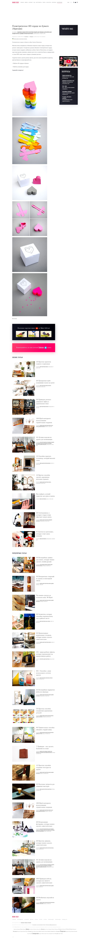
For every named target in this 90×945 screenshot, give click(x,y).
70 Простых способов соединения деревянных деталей (44, 711)
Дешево (40, 426)
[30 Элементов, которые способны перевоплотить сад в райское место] (23, 621)
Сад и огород (48, 621)
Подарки (36, 32)
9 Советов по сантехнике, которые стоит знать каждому (45, 534)
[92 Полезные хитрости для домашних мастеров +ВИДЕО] (23, 791)
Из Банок (53, 929)
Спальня (45, 933)
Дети (40, 929)
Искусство (48, 2)
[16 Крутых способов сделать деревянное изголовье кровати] (23, 482)
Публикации (51, 919)
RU (67, 2)
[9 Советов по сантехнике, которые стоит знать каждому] (23, 539)
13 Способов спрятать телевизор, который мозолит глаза (45, 458)
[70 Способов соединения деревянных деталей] (23, 716)
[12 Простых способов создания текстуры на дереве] (23, 772)
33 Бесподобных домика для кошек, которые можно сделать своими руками (45, 560)
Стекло (48, 933)
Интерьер (31, 2)
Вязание (24, 929)
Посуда (70, 931)
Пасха (55, 931)
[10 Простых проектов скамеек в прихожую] (23, 369)
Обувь (46, 931)
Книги (24, 931)
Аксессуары (43, 426)
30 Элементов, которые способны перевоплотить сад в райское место (44, 616)
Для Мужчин (47, 32)
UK (68, 2)
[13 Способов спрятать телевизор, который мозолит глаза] (23, 463)
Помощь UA (64, 919)
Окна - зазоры (64, 86)
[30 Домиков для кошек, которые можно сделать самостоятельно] (23, 565)
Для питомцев (42, 564)
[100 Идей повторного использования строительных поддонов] (23, 425)
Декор (41, 366)
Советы (41, 463)
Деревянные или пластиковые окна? (68, 80)
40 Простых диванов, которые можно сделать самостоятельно (44, 843)
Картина (22, 931)
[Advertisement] (45, 14)
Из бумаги (71, 929)
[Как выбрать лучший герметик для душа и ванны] (23, 501)
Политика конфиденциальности (51, 924)
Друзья (31, 919)
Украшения (50, 933)
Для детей (41, 442)
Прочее (27, 32)
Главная (22, 2)
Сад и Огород (29, 933)
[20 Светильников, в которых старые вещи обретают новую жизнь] (23, 520)
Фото (53, 933)
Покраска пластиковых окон (66, 75)
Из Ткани (67, 929)
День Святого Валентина (39, 50)
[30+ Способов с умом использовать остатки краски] (23, 678)
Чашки (62, 933)
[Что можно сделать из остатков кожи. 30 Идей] (23, 602)
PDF (18, 54)
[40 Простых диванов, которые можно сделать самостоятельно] (23, 848)
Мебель (26, 2)
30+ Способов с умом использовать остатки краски (43, 673)
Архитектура (42, 659)
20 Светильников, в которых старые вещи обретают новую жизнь (44, 515)
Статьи (36, 919)
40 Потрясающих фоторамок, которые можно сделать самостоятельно (45, 824)
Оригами (26, 33)
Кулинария (29, 931)
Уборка (44, 2)
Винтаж (44, 732)
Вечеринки (18, 929)
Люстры (37, 931)
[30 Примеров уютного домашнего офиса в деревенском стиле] (23, 407)
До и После (40, 733)
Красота (27, 931)
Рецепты (72, 931)
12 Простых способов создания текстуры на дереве (43, 767)
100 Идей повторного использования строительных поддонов (44, 420)
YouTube (29, 922)
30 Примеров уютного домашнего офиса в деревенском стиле (43, 402)
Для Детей (41, 829)
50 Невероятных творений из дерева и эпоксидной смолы (45, 579)
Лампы (35, 931)
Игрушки (50, 929)
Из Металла (63, 929)
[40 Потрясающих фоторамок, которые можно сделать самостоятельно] (23, 829)
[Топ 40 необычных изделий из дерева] (23, 905)
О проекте (26, 919)
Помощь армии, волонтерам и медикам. (20, 38)
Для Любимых (41, 32)
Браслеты (15, 929)
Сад (34, 2)
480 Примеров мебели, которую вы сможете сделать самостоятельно (44, 881)
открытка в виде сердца (38, 45)
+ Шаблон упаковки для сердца (20, 66)
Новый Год (43, 931)
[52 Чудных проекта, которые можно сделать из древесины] (23, 444)
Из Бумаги (23, 32)
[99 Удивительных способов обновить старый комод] (23, 735)
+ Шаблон (20, 63)
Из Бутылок (56, 929)
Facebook (26, 36)
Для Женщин (49, 443)
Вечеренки (31, 32)
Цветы (59, 933)
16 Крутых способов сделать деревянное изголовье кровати (43, 477)
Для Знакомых (48, 442)
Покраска (67, 931)
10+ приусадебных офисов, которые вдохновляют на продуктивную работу (45, 654)
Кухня (33, 931)
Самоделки (35, 933)
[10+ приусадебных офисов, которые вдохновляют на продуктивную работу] (23, 659)
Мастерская (59, 2)
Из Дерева (60, 929)
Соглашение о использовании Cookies (38, 924)
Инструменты (39, 2)
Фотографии (56, 933)
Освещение (50, 519)
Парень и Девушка (20, 33)
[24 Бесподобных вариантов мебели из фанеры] (23, 697)
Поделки (19, 32)
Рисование (75, 931)
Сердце (40, 933)
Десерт (38, 929)
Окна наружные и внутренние (67, 91)
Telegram (31, 36)
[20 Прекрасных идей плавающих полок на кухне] (23, 388)
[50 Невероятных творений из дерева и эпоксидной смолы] (23, 583)
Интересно (54, 2)
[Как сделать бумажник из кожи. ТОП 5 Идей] (23, 753)
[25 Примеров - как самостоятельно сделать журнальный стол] (23, 640)
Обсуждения (20, 919)
